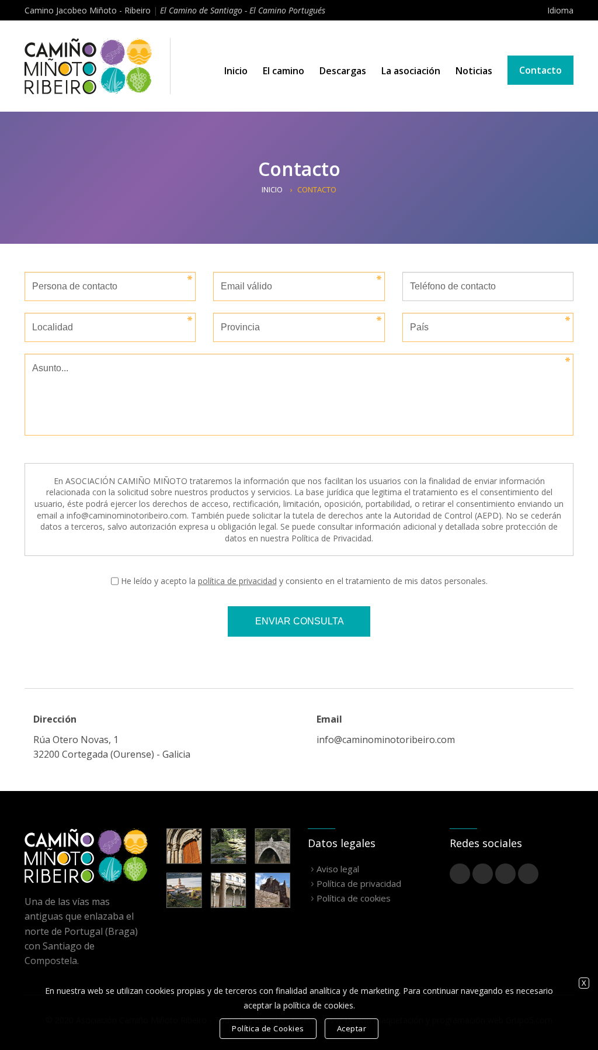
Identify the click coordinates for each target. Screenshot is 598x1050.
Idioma (560, 10)
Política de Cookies (268, 1028)
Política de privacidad (359, 883)
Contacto (540, 70)
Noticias (474, 70)
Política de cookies (354, 898)
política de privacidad (237, 580)
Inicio (236, 70)
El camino (283, 70)
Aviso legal (338, 869)
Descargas (342, 70)
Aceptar (352, 1028)
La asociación (410, 70)
